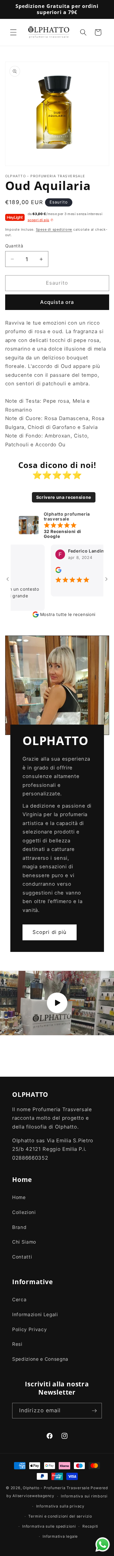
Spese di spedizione (54, 229)
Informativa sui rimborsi (84, 1496)
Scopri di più (50, 932)
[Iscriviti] (94, 1411)
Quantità (14, 245)
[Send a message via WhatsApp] (102, 1544)
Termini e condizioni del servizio (60, 1516)
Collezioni (24, 1212)
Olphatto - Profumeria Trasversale (56, 1488)
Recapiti (90, 1526)
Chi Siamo (24, 1242)
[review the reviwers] (50, 571)
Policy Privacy (29, 1329)
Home (19, 1197)
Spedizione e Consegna (40, 1359)
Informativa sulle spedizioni (49, 1526)
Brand (19, 1227)
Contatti (22, 1257)
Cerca (19, 1299)
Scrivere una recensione (63, 497)
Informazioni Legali (35, 1314)
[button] (13, 32)
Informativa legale (60, 1536)
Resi (17, 1344)
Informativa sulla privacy (60, 1506)
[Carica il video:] (57, 1003)
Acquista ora (57, 302)
